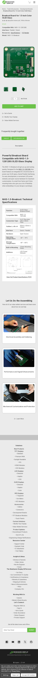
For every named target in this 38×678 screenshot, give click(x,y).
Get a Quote (8, 113)
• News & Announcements (19, 584)
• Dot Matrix (19, 499)
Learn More (20, 419)
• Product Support (19, 617)
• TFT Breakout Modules (19, 515)
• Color (19, 490)
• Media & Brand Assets (19, 600)
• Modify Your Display (19, 524)
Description (19, 146)
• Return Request (19, 615)
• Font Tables (19, 551)
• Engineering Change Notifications (19, 538)
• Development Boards (19, 513)
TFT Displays (19, 451)
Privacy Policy (16, 671)
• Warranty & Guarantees (19, 579)
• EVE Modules (19, 468)
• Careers (19, 598)
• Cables (19, 507)
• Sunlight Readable (19, 459)
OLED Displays (19, 482)
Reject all (15, 675)
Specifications (15, 33)
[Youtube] (13, 642)
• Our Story (19, 572)
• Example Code (19, 546)
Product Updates (19, 529)
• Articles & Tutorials (19, 560)
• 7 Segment (20, 496)
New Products (19, 449)
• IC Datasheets (19, 548)
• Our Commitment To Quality (19, 575)
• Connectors (19, 510)
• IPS (19, 462)
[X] (25, 642)
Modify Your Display (10, 117)
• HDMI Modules (19, 465)
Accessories (19, 504)
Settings (6, 675)
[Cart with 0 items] (29, 2)
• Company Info (19, 589)
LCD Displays (19, 471)
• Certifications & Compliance (19, 577)
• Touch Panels (19, 518)
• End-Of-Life (19, 535)
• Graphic (19, 476)
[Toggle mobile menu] (34, 2)
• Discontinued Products (19, 532)
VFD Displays (19, 493)
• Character (19, 473)
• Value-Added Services (19, 527)
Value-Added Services (11, 120)
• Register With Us (19, 606)
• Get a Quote (19, 610)
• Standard (19, 453)
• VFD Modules (19, 501)
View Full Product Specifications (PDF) (19, 277)
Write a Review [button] (25, 20)
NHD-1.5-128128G (25, 169)
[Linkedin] (19, 642)
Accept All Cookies (28, 675)
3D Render (25, 33)
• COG (19, 479)
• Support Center (19, 544)
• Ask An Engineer (19, 564)
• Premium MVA (20, 456)
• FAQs (19, 587)
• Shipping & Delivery (19, 582)
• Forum (19, 567)
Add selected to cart (19, 138)
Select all (6, 138)
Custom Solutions (19, 521)
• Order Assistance (19, 613)
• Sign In (19, 608)
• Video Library (19, 562)
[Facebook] (7, 642)
